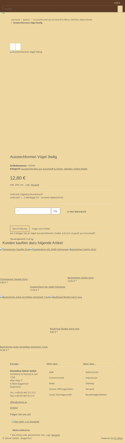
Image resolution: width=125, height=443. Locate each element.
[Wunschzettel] (108, 3)
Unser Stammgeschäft (60, 394)
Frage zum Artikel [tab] (41, 228)
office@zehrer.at (18, 402)
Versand (35, 184)
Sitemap (90, 383)
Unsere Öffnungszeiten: (61, 389)
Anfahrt (14, 407)
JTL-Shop (118, 438)
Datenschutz (92, 372)
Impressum (91, 377)
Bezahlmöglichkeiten (96, 394)
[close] (12, 40)
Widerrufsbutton (21, 430)
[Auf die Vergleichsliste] (12, 46)
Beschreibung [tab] (20, 228)
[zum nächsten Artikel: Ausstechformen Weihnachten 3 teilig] (12, 28)
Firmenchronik (56, 377)
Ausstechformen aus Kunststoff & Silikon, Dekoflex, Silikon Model (54, 168)
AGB (51, 372)
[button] (103, 3)
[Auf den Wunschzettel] (18, 46)
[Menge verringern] (12, 211)
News (52, 383)
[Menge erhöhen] (53, 217)
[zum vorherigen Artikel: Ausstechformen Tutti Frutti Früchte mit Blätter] (18, 28)
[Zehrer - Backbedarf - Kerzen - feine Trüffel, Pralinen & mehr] (36, 13)
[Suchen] (120, 9)
